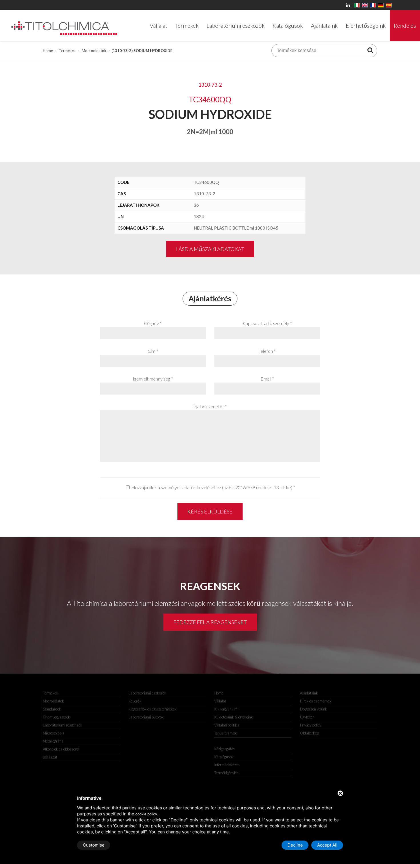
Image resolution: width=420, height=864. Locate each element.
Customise (94, 845)
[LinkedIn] (349, 5)
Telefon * (267, 351)
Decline (295, 845)
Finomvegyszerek (56, 717)
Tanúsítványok (225, 733)
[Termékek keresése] (370, 50)
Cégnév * (153, 323)
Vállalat (220, 701)
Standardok (52, 709)
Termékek (67, 50)
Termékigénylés (226, 773)
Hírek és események (316, 701)
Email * (267, 378)
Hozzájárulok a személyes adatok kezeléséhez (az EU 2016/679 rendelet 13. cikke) (211, 487)
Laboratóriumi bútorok (146, 717)
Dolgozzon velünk (313, 709)
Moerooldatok (94, 50)
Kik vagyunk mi (226, 709)
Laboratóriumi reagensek (62, 725)
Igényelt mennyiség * (153, 378)
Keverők (135, 701)
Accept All (327, 845)
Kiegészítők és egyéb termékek (153, 709)
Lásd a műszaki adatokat (210, 249)
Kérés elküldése (210, 511)
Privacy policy (310, 725)
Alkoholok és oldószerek (61, 749)
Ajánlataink (309, 693)
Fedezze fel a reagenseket (210, 622)
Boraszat (50, 757)
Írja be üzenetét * (210, 406)
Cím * (153, 351)
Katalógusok (224, 756)
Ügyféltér (307, 717)
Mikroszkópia (53, 733)
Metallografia (53, 741)
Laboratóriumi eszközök (147, 693)
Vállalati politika (226, 725)
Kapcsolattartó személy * (267, 323)
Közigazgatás (224, 748)
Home (48, 50)
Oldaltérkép (309, 733)
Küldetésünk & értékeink (233, 717)
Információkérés (227, 765)
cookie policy (146, 814)
